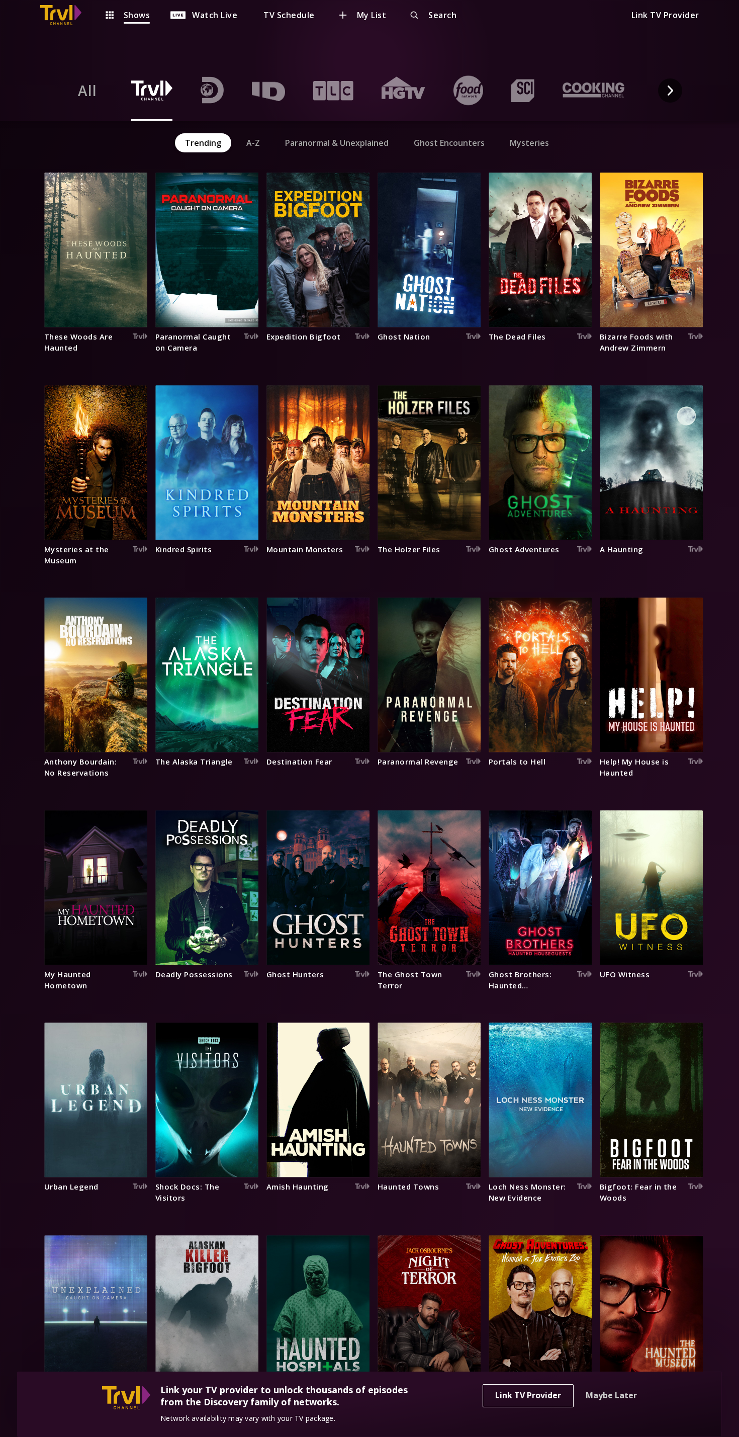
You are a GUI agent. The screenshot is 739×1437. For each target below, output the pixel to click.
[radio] (87, 90)
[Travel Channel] (65, 15)
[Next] (670, 90)
